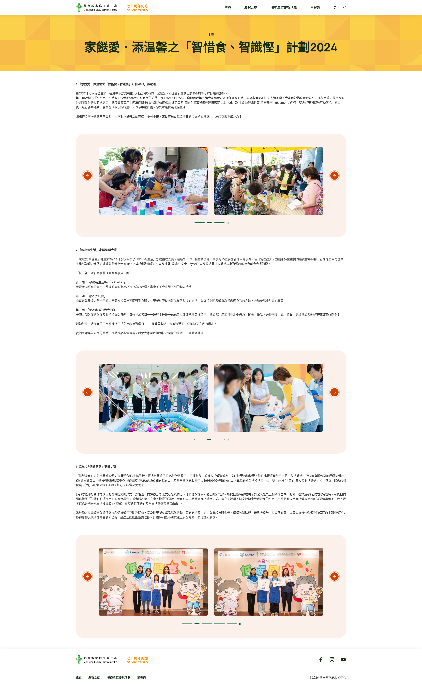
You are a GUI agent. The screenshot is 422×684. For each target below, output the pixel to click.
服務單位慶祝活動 (284, 7)
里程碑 (315, 7)
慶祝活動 (250, 7)
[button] (199, 222)
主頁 (228, 7)
